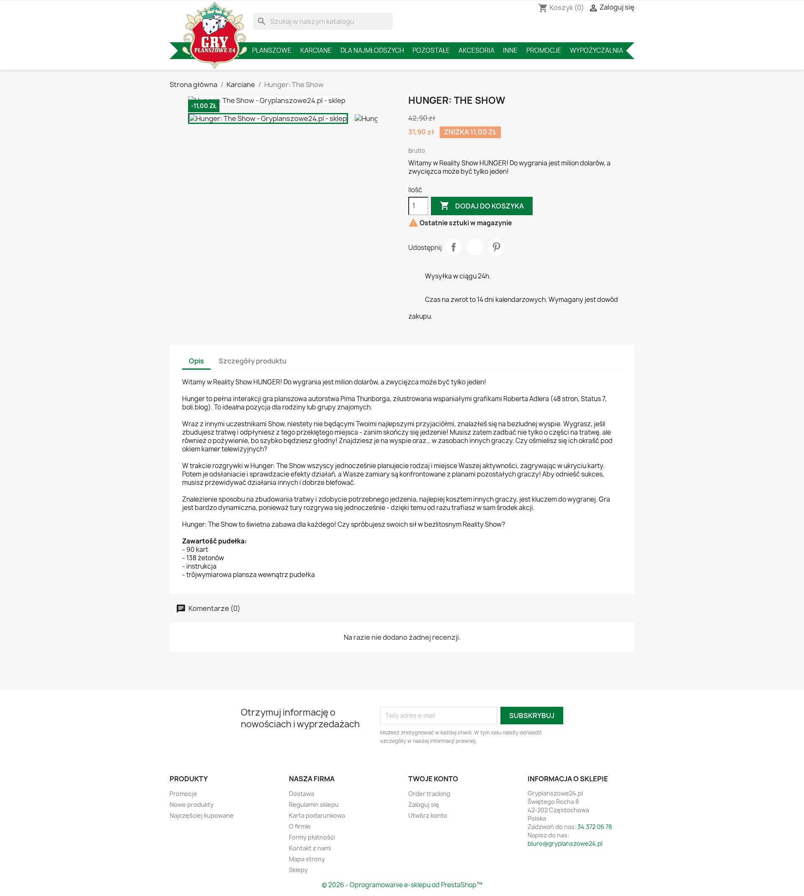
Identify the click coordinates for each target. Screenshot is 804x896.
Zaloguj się (423, 804)
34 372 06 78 (594, 827)
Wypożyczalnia (596, 50)
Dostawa (301, 794)
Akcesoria (477, 50)
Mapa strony (307, 859)
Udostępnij (453, 247)
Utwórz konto (427, 815)
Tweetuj (474, 247)
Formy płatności (312, 837)
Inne (510, 50)
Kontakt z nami (310, 848)
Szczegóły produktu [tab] (252, 361)
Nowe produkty (192, 804)
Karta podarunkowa (317, 815)
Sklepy (298, 870)
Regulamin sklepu (314, 804)
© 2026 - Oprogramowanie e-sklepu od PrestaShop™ (402, 885)
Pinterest (496, 247)
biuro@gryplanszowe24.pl (565, 843)
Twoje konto (433, 778)
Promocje (543, 50)
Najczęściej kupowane (202, 815)
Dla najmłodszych (372, 50)
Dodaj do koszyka (482, 206)
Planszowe (271, 50)
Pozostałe (431, 50)
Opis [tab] (196, 361)
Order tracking (429, 794)
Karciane (316, 50)
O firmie (300, 826)
